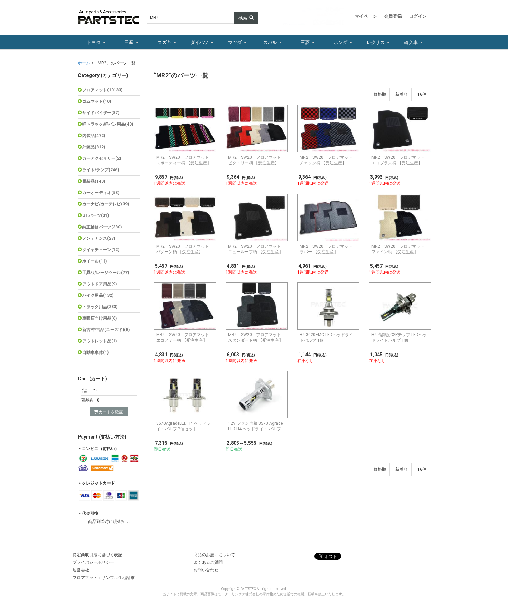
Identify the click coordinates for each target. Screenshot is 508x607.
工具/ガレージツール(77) (105, 272)
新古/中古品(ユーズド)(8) (106, 329)
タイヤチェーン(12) (100, 249)
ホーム (84, 63)
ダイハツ (199, 42)
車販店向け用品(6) (99, 318)
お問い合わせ (206, 570)
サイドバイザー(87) (100, 112)
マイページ (366, 16)
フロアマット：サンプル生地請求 (104, 578)
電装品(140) (93, 181)
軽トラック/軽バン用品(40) (107, 124)
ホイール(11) (94, 261)
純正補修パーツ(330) (102, 226)
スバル (270, 42)
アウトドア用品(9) (99, 284)
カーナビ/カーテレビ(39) (105, 204)
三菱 (305, 42)
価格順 (380, 94)
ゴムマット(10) (96, 101)
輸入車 (411, 42)
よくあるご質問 (208, 562)
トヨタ (94, 42)
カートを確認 (110, 412)
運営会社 (81, 570)
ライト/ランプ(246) (100, 169)
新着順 (401, 94)
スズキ (164, 42)
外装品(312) (93, 147)
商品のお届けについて (214, 555)
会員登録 (393, 16)
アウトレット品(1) (99, 341)
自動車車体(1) (95, 352)
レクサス (376, 42)
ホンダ (340, 42)
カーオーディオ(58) (100, 192)
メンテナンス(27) (98, 238)
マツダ (235, 42)
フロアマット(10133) (102, 90)
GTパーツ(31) (95, 215)
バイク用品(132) (97, 295)
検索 (242, 17)
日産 (128, 42)
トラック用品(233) (99, 306)
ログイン (418, 16)
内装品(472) (93, 135)
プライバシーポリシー (93, 562)
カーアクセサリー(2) (101, 158)
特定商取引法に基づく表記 (97, 555)
